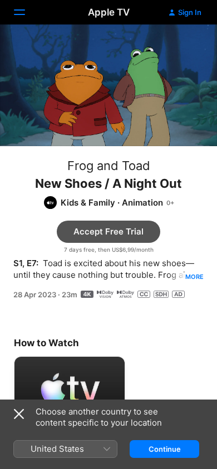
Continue (165, 449)
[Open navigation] (26, 12)
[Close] (19, 414)
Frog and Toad (108, 165)
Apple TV (109, 12)
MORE (194, 277)
